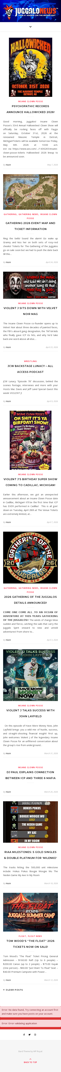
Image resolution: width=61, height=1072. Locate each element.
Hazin (8, 164)
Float (22, 936)
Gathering (10, 214)
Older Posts (14, 990)
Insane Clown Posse (30, 101)
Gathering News (28, 214)
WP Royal (37, 1051)
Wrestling (30, 361)
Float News (35, 936)
